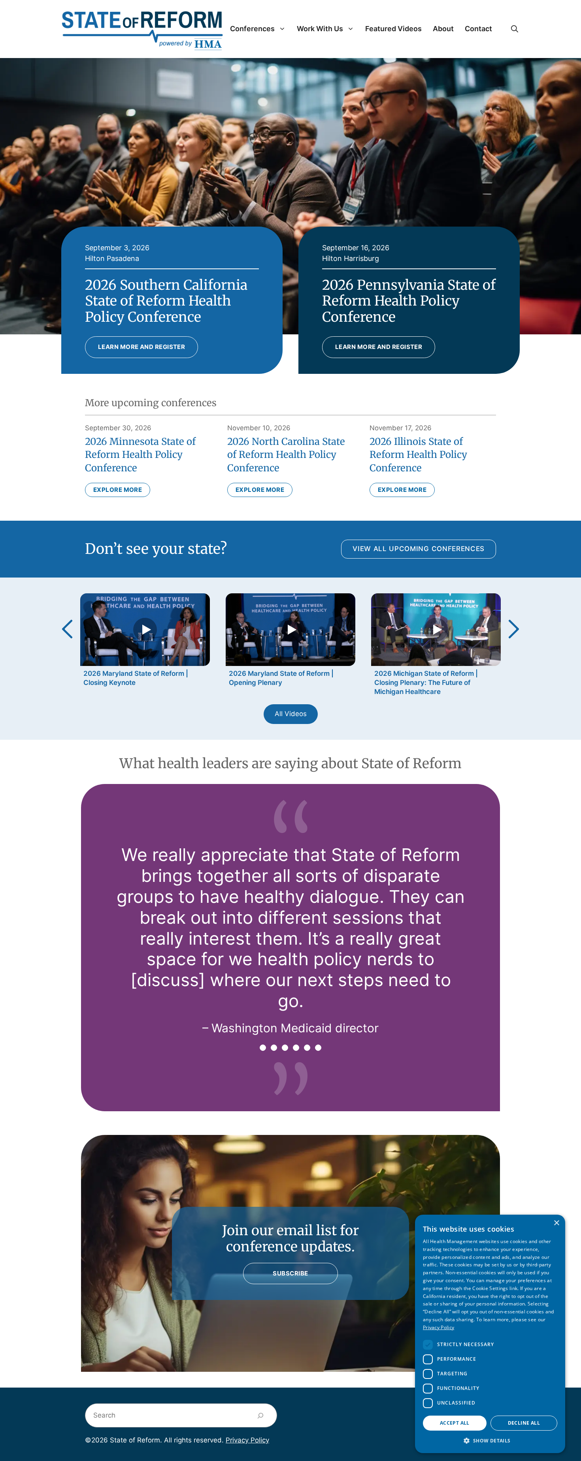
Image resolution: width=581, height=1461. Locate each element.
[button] (514, 29)
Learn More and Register (141, 347)
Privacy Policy (247, 1440)
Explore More (117, 489)
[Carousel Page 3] (285, 1048)
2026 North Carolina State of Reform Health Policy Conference (286, 454)
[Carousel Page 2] (274, 1048)
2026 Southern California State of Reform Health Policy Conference (166, 301)
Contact (478, 28)
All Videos (291, 714)
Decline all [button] (524, 1423)
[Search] (260, 1415)
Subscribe (290, 1273)
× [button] (556, 1223)
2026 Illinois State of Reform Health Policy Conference (418, 454)
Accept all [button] (455, 1423)
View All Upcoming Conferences (419, 549)
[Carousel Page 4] (296, 1048)
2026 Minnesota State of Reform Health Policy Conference (140, 454)
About (443, 28)
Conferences (252, 28)
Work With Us (320, 28)
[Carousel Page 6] (318, 1048)
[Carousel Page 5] (307, 1048)
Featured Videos (393, 28)
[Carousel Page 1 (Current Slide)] (263, 1048)
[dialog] (490, 1334)
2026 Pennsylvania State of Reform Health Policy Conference (409, 301)
